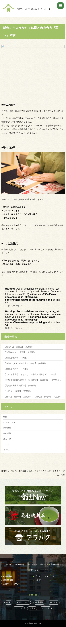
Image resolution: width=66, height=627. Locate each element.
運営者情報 (8, 580)
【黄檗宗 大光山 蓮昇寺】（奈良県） (20, 385)
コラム (6, 444)
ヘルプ (38, 580)
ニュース (7, 439)
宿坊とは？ (34, 570)
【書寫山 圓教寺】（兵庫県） (16, 369)
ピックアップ (9, 422)
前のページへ (14, 305)
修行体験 (7, 433)
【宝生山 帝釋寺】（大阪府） (16, 358)
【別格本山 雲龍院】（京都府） (18, 347)
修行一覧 (44, 564)
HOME (9, 564)
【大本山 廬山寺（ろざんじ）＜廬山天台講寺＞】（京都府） (30, 374)
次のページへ (14, 328)
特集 (5, 417)
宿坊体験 (7, 428)
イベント (7, 450)
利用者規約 (8, 576)
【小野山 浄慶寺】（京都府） (17, 391)
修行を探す (33, 564)
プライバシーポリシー (44, 576)
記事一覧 (55, 564)
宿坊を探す (20, 564)
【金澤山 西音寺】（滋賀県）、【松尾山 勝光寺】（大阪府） (32, 396)
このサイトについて (12, 584)
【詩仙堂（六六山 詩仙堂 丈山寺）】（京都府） (25, 363)
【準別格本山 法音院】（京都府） (19, 352)
